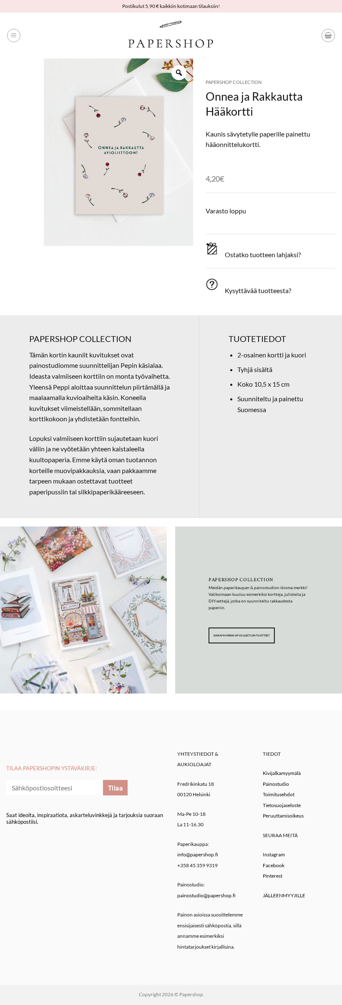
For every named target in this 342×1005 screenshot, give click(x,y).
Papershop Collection (234, 82)
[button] (13, 35)
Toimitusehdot (278, 794)
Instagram (274, 854)
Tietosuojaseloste (282, 805)
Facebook (273, 865)
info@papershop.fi (197, 854)
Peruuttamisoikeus (283, 816)
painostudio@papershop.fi (206, 895)
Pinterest (272, 876)
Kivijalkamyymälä (282, 773)
